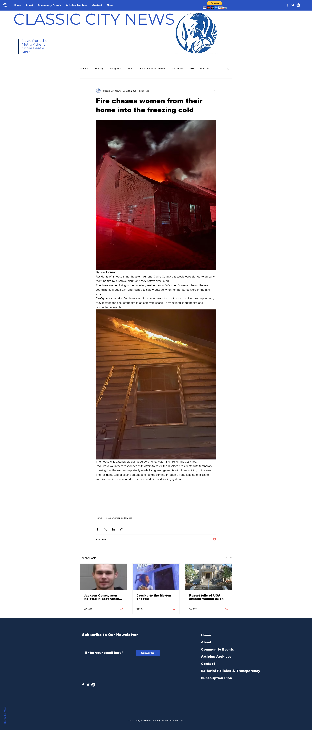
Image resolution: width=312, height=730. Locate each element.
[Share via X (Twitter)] (105, 529)
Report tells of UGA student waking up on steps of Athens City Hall (206, 597)
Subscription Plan (216, 678)
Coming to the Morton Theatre (153, 597)
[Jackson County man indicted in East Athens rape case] (103, 577)
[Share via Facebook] (97, 529)
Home (206, 635)
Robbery (99, 68)
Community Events (217, 649)
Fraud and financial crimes (153, 68)
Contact (208, 663)
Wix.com (179, 720)
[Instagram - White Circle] (298, 5)
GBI (192, 68)
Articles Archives (216, 656)
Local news (178, 68)
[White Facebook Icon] (83, 685)
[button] (215, 5)
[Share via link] (121, 529)
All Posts (84, 68)
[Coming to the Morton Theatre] (156, 577)
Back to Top (5, 715)
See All (228, 557)
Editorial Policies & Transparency (230, 671)
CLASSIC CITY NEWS (94, 19)
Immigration (115, 68)
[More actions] (214, 91)
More (202, 68)
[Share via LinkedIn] (113, 529)
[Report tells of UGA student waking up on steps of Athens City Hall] (208, 577)
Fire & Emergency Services (118, 518)
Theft (130, 68)
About (206, 642)
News (99, 518)
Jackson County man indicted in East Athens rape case (102, 597)
